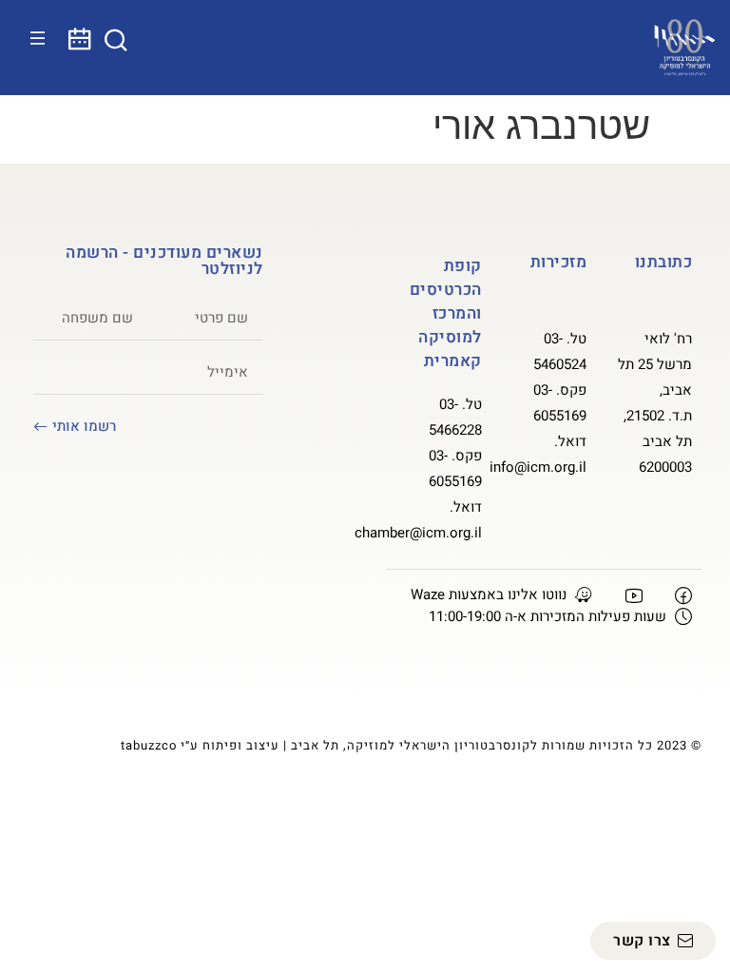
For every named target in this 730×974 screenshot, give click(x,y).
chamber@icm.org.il (418, 532)
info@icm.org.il (538, 467)
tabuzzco (149, 745)
